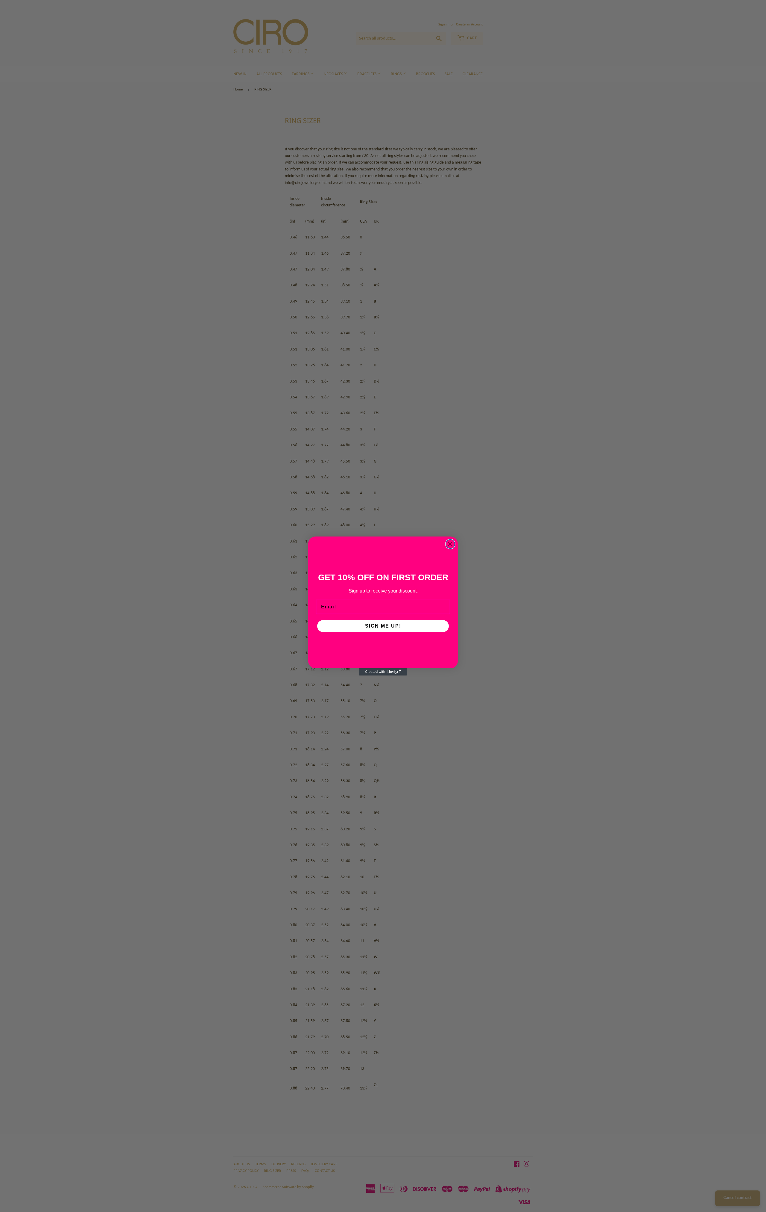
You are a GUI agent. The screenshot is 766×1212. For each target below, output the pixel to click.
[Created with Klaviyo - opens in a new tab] (383, 671)
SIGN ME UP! (383, 625)
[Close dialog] (450, 543)
